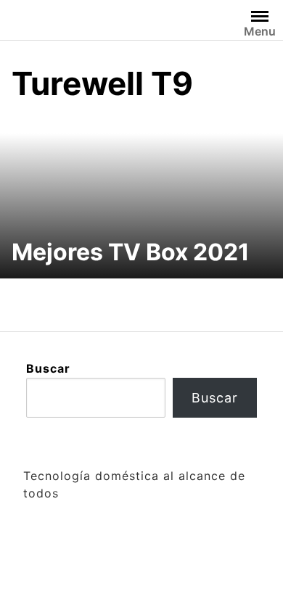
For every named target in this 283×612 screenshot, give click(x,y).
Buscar (48, 368)
